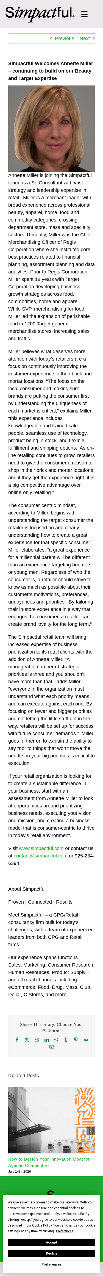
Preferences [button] (64, 1231)
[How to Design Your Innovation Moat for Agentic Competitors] (51, 1090)
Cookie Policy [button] (42, 1225)
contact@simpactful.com (41, 856)
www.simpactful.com (41, 848)
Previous (64, 38)
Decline (51, 1253)
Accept (51, 1242)
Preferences (51, 1264)
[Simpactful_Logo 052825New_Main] (39, 9)
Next (85, 38)
